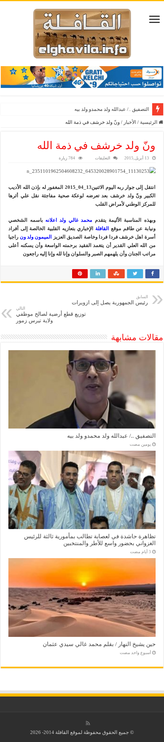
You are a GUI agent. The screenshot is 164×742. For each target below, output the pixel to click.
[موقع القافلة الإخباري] (82, 32)
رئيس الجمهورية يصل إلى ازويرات (110, 299)
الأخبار (130, 122)
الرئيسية (149, 122)
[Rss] (88, 723)
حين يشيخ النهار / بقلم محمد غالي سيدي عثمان (99, 644)
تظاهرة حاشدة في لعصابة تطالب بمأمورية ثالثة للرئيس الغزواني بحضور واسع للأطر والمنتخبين (90, 539)
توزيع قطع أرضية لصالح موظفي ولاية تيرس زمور (51, 314)
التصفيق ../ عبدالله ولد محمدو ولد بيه (111, 109)
